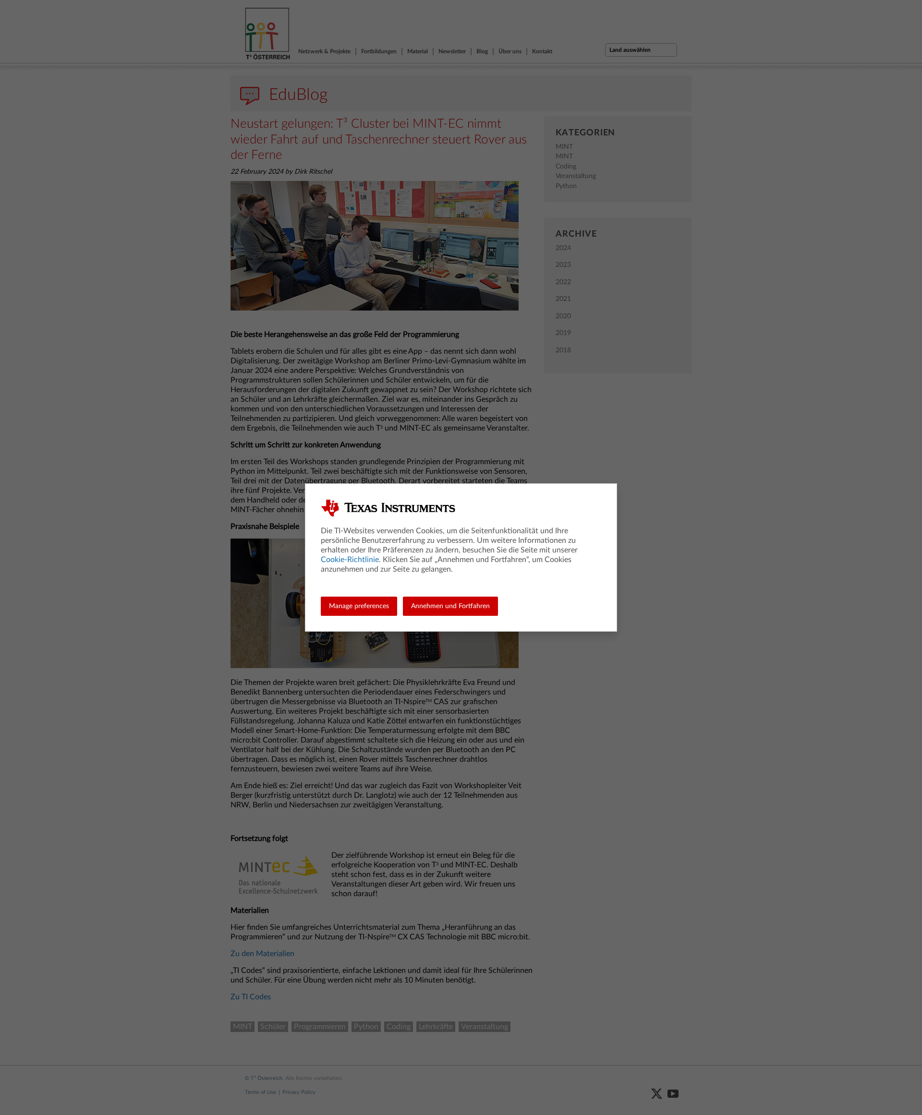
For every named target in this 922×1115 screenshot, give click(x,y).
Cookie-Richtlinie (350, 559)
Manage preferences (359, 606)
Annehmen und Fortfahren (450, 606)
